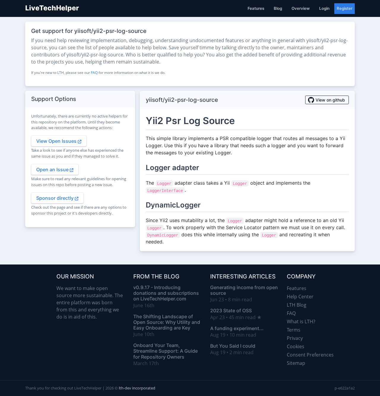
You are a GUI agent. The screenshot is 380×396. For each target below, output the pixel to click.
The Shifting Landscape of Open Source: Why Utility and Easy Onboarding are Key (166, 322)
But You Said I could (232, 346)
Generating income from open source (244, 290)
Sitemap (296, 363)
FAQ (94, 72)
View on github (330, 99)
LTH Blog (296, 305)
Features (256, 8)
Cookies (295, 346)
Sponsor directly (55, 198)
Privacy (295, 338)
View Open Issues (57, 141)
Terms (293, 330)
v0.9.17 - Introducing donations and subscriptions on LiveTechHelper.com (166, 293)
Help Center (300, 296)
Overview (301, 8)
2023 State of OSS (231, 310)
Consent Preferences (310, 354)
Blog (278, 8)
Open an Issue (53, 169)
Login (324, 8)
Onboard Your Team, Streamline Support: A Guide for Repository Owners (165, 350)
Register (344, 8)
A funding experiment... (237, 328)
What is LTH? (301, 321)
